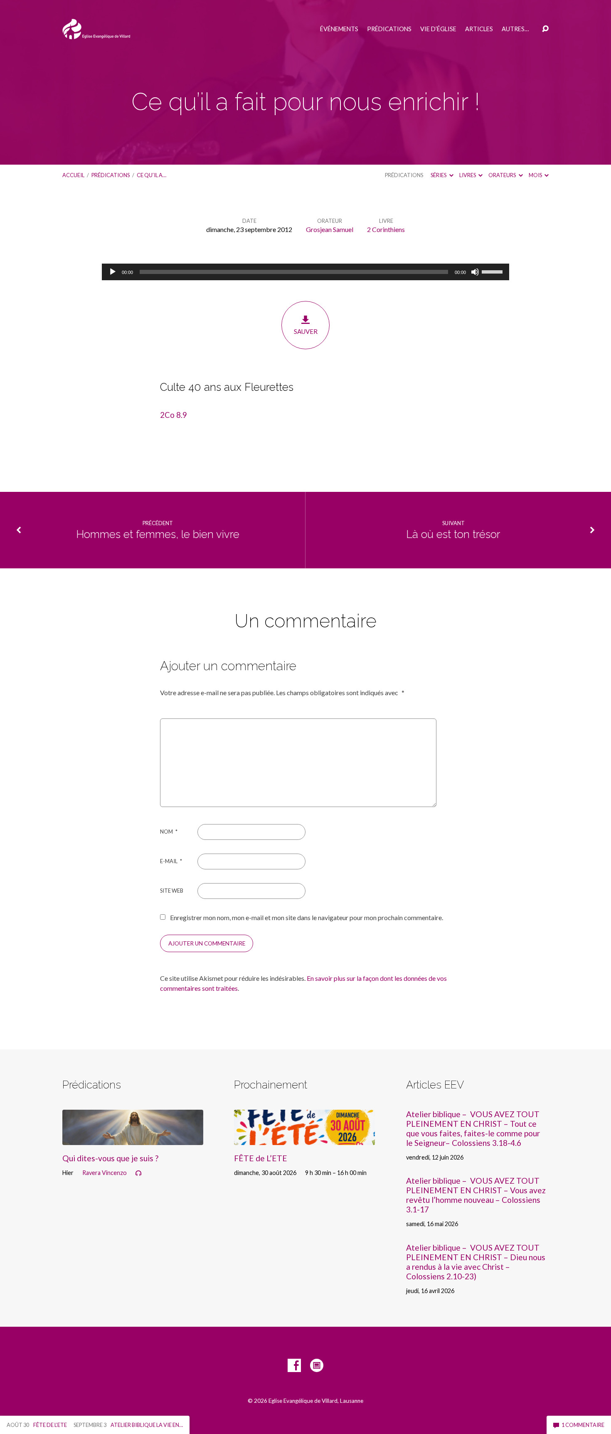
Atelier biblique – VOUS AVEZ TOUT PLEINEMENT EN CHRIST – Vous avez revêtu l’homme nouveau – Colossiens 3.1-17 (476, 1195)
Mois (536, 175)
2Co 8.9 (173, 415)
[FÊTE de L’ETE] (304, 1139)
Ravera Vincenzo (104, 1172)
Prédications (389, 29)
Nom (168, 831)
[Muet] (475, 272)
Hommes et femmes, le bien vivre (157, 534)
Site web (171, 890)
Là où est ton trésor (453, 534)
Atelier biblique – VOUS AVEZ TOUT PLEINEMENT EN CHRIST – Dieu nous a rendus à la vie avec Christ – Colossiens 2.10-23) (475, 1262)
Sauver (306, 331)
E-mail (171, 861)
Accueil (73, 175)
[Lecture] (112, 272)
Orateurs (502, 175)
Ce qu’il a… (151, 175)
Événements (339, 29)
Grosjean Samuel (329, 229)
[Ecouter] (138, 1173)
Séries (439, 175)
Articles (479, 29)
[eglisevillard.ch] (316, 1365)
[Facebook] (294, 1365)
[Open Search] (545, 29)
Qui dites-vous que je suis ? (110, 1158)
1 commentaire (582, 1425)
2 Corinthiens (386, 229)
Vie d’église (438, 29)
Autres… (515, 29)
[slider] (493, 271)
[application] (305, 272)
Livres (468, 175)
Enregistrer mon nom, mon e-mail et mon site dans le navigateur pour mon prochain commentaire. (306, 917)
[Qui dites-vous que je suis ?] (132, 1139)
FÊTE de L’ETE (260, 1158)
